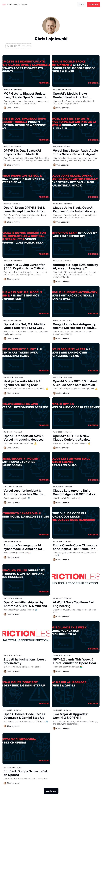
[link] (51, 32)
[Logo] (4, 4)
